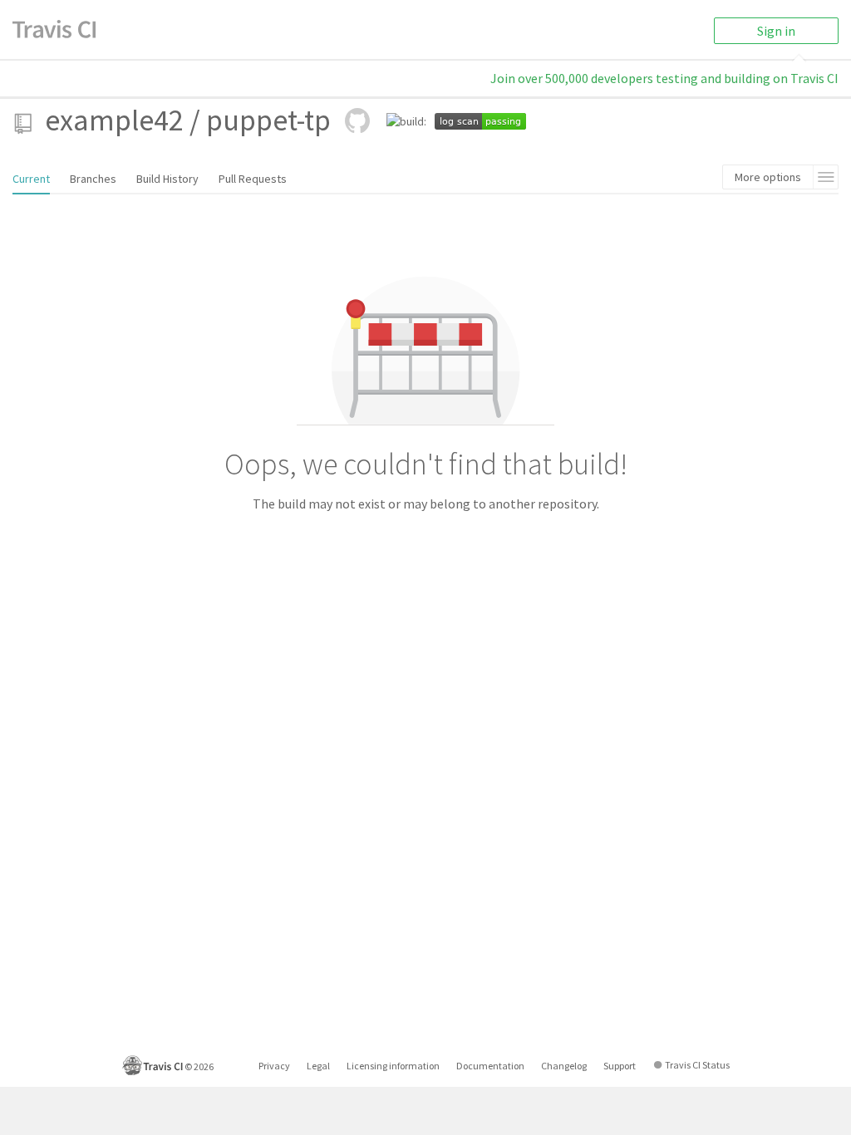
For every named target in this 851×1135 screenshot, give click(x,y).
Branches (93, 178)
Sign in (776, 30)
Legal (318, 1065)
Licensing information (393, 1065)
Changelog (564, 1065)
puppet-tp (268, 120)
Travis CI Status (697, 1065)
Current (31, 178)
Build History (167, 178)
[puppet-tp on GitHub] (357, 120)
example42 (114, 120)
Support (619, 1065)
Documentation (490, 1065)
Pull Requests (253, 178)
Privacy (274, 1065)
